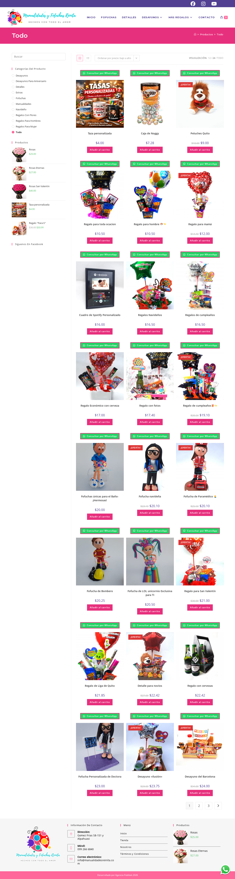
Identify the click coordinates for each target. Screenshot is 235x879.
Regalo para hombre (147, 224)
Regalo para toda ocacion (100, 224)
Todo (220, 34)
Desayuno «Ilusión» (150, 776)
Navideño (21, 109)
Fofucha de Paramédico (199, 496)
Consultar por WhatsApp (101, 73)
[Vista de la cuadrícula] (80, 58)
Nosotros (125, 847)
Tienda (124, 840)
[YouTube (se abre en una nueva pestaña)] (212, 3)
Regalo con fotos (149, 405)
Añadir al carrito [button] (100, 149)
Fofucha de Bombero (100, 591)
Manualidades (23, 104)
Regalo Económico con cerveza (100, 405)
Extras (19, 92)
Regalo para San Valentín (200, 591)
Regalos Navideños (150, 315)
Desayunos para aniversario (31, 81)
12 (209, 58)
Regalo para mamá (200, 224)
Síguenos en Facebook (29, 244)
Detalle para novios (150, 685)
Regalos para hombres (28, 120)
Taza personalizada (100, 133)
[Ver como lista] (88, 58)
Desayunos (22, 75)
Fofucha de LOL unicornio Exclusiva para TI (150, 593)
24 (214, 58)
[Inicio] (195, 34)
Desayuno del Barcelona (200, 776)
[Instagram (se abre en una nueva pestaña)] (203, 3)
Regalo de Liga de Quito (100, 685)
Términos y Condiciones (134, 853)
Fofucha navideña (150, 496)
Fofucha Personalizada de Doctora (99, 776)
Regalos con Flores (26, 115)
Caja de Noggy (150, 133)
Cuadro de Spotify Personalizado (99, 315)
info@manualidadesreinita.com (95, 861)
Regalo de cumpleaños (197, 405)
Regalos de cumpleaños (200, 315)
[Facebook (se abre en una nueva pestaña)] (193, 3)
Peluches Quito (200, 133)
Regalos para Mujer (26, 126)
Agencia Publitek (123, 875)
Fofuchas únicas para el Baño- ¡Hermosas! (100, 498)
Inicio (123, 833)
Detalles (20, 86)
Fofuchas (21, 98)
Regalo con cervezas (200, 685)
